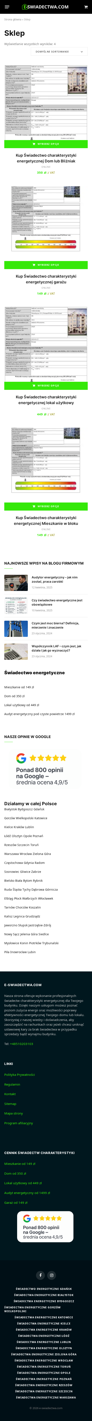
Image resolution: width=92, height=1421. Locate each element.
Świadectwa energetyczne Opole (43, 1373)
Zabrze (36, 872)
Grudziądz (32, 916)
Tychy (26, 889)
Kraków (19, 827)
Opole (27, 836)
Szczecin (23, 845)
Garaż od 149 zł (15, 1202)
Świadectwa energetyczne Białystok (44, 1295)
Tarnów (9, 907)
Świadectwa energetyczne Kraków (44, 1330)
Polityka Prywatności (19, 1074)
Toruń (34, 845)
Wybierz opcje (48, 143)
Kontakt (10, 1094)
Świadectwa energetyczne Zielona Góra (43, 1354)
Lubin (32, 952)
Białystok (10, 809)
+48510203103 (21, 1044)
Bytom (27, 881)
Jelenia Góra (29, 934)
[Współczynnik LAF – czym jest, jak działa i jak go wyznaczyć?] (16, 652)
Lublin (29, 827)
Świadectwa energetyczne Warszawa (46, 1397)
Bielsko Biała (13, 881)
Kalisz (8, 916)
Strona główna (12, 19)
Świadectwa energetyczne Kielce (44, 1323)
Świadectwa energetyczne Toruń (44, 1366)
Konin (24, 943)
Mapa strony (13, 1113)
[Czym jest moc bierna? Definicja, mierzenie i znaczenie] (16, 629)
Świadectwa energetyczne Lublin (44, 1342)
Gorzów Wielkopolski (19, 818)
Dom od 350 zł (14, 696)
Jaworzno (10, 925)
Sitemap (10, 1104)
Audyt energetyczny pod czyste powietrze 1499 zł (39, 714)
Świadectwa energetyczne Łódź (44, 1336)
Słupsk (23, 925)
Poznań (38, 836)
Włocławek (45, 898)
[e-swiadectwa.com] (46, 7)
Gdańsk (39, 809)
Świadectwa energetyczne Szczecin (44, 1391)
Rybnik (38, 881)
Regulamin (12, 1084)
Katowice (40, 818)
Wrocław (26, 854)
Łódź (7, 836)
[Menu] (7, 7)
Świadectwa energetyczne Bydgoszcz (44, 1301)
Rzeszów (10, 845)
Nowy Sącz (11, 934)
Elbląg (8, 898)
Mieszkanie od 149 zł (19, 687)
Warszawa (11, 854)
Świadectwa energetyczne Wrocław (44, 1360)
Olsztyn (17, 836)
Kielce (8, 827)
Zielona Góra (42, 854)
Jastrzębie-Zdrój (39, 925)
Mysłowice (11, 943)
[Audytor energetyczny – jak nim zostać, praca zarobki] (16, 583)
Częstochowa (13, 863)
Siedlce (44, 934)
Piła (6, 952)
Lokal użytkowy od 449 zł (21, 705)
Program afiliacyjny (18, 1123)
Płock (17, 898)
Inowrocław (18, 952)
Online (46, 166)
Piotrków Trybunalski (44, 943)
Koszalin (35, 907)
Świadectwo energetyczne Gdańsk (44, 1289)
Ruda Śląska (13, 889)
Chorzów (22, 907)
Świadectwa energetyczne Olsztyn (44, 1348)
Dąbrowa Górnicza (44, 889)
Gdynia (29, 863)
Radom (40, 863)
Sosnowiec (11, 872)
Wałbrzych (29, 898)
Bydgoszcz (25, 809)
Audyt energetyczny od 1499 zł (27, 1193)
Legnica (19, 916)
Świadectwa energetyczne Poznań (44, 1379)
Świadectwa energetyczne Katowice (44, 1317)
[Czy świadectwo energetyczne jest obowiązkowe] (16, 606)
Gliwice (25, 872)
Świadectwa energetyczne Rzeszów (43, 1385)
